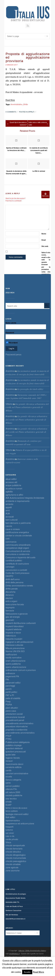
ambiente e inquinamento (17, 500)
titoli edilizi (10, 817)
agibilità (9, 491)
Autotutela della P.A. (13, 902)
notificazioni (11, 654)
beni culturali (11, 519)
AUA (8, 513)
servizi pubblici (13, 785)
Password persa (13, 354)
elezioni (9, 598)
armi (8, 510)
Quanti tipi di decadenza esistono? (18, 123)
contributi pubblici (14, 560)
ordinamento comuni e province (21, 669)
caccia (9, 525)
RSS (27, 25)
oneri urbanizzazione (15, 660)
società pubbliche (14, 795)
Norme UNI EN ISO (15, 651)
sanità (8, 770)
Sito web (45, 246)
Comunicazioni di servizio (18, 551)
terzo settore (12, 810)
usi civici (10, 832)
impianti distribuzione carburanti (21, 622)
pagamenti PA (12, 676)
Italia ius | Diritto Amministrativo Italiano (32, 950)
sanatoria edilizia (13, 767)
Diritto (25, 104)
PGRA (9, 704)
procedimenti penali (15, 720)
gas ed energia (13, 616)
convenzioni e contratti (16, 569)
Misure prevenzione (15, 648)
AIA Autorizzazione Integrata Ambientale (25, 497)
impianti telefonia (13, 629)
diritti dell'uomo (13, 579)
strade (9, 801)
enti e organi (11, 601)
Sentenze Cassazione (13, 910)
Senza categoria (13, 779)
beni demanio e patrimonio (18, 522)
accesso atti (11, 482)
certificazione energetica (17, 532)
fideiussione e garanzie (17, 613)
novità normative (13, 657)
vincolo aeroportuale (15, 845)
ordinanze (10, 673)
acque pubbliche (13, 485)
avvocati (10, 516)
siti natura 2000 (13, 792)
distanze (10, 594)
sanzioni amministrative (17, 773)
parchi (8, 688)
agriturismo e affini (14, 494)
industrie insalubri (14, 638)
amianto (9, 504)
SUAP (8, 804)
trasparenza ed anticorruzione (20, 823)
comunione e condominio (17, 554)
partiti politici (11, 691)
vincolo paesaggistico (16, 861)
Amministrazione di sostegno (16, 894)
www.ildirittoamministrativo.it (15, 918)
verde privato (12, 839)
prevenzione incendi (15, 716)
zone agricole (12, 867)
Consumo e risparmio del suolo (20, 557)
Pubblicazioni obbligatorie (18, 742)
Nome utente (11, 322)
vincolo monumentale (16, 857)
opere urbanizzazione (16, 666)
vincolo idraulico (13, 851)
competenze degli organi (17, 547)
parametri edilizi (13, 682)
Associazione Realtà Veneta (15, 898)
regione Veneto (13, 757)
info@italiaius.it (14, 953)
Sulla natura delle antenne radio (37, 123)
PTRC (9, 738)
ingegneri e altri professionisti (19, 641)
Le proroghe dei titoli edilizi (30, 389)
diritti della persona (14, 582)
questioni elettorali (14, 748)
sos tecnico (11, 798)
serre (8, 782)
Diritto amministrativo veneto (19, 585)
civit (7, 538)
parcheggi (10, 685)
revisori (9, 760)
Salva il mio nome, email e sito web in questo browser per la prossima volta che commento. (46, 263)
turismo (9, 829)
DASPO (9, 575)
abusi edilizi (11, 478)
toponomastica (13, 820)
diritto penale (12, 588)
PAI (7, 679)
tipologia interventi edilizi (17, 814)
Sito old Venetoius (12, 914)
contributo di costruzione (17, 563)
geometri (10, 619)
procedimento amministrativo (19, 723)
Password (10, 332)
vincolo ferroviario (14, 848)
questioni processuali (16, 751)
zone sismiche (13, 870)
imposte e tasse (13, 632)
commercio (11, 541)
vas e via (10, 835)
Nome (44, 234)
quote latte (10, 754)
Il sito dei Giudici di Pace (14, 906)
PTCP (8, 735)
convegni (10, 566)
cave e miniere (13, 529)
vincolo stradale (13, 864)
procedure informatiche (17, 726)
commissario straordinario (18, 544)
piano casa (11, 710)
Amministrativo (16, 104)
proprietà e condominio (16, 729)
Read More (38, 972)
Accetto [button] (27, 972)
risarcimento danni (14, 764)
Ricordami (13, 342)
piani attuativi (12, 707)
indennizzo (11, 635)
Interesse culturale (14, 644)
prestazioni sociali (14, 713)
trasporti (9, 826)
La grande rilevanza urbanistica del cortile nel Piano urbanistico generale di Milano (27, 407)
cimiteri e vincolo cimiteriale (19, 535)
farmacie (10, 610)
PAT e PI (10, 695)
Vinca (8, 842)
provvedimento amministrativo (20, 732)
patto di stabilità (13, 698)
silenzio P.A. (11, 788)
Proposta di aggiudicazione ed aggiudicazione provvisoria (28, 57)
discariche (10, 591)
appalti (31, 112)
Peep (8, 701)
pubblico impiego (14, 745)
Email (44, 240)
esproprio (10, 607)
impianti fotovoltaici (15, 626)
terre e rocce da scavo (16, 807)
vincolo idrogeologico (16, 854)
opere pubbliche (13, 663)
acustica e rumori (14, 488)
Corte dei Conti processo (17, 572)
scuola (9, 776)
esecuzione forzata (15, 604)
